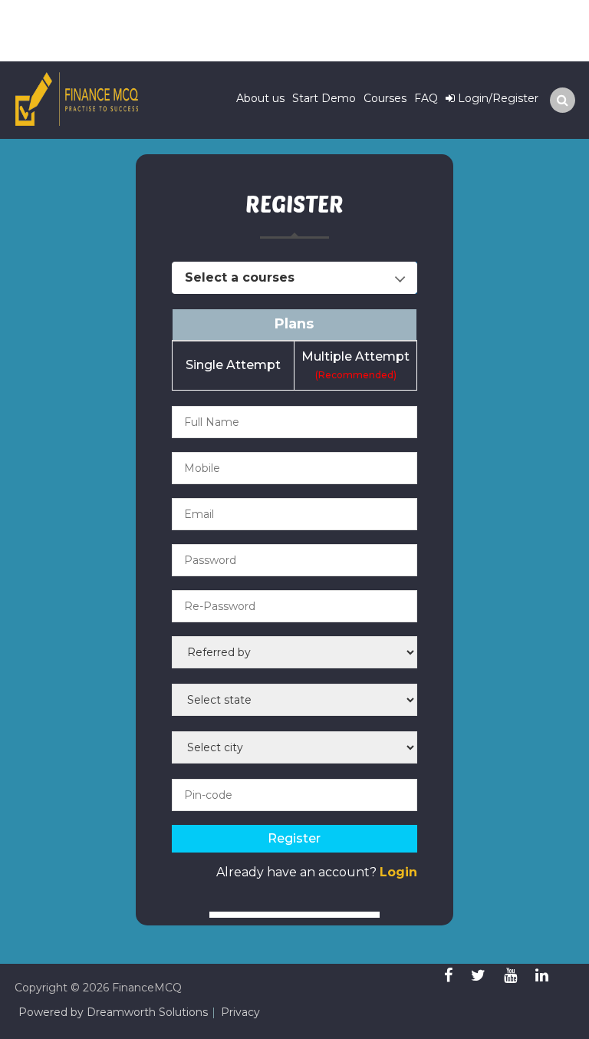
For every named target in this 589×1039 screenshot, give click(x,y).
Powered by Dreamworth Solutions (113, 1012)
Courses (385, 98)
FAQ (426, 98)
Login (398, 872)
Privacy (240, 1012)
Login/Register (496, 98)
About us (260, 98)
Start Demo (324, 98)
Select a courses (239, 277)
